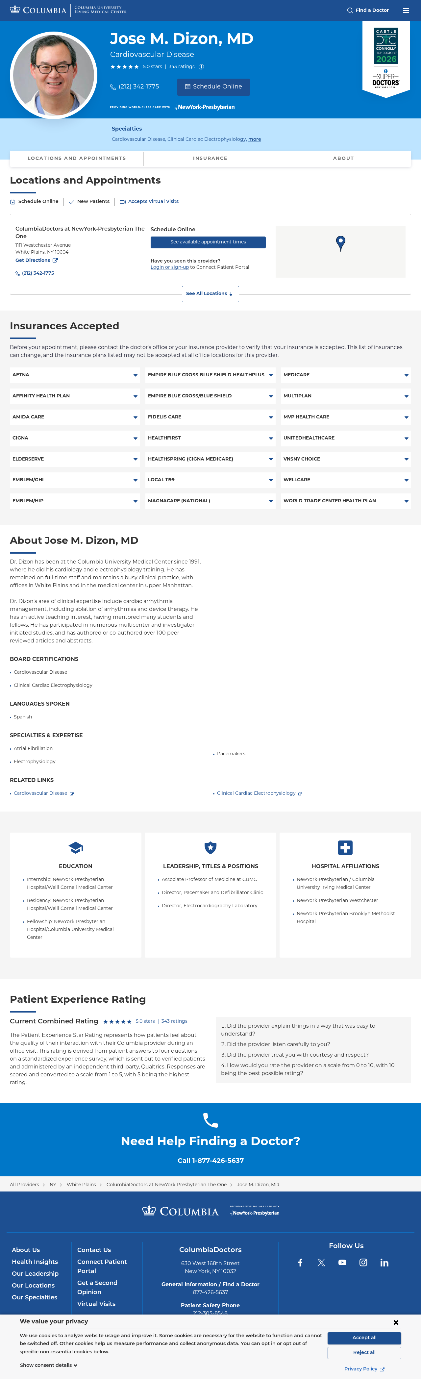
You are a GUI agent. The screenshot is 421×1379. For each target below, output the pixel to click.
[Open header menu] (406, 10)
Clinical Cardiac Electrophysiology (256, 793)
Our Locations (33, 1286)
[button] (210, 294)
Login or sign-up (170, 267)
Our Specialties (34, 1298)
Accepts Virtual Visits (153, 201)
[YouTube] (342, 1262)
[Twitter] (321, 1262)
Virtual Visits (96, 1305)
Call (211, 1161)
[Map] (341, 252)
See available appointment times (208, 242)
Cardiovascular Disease (40, 793)
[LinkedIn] (384, 1262)
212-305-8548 (210, 1313)
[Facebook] (300, 1262)
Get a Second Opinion (97, 1288)
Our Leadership (35, 1274)
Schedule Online (217, 87)
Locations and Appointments (77, 158)
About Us (26, 1251)
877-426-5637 (210, 1292)
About (343, 158)
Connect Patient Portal (102, 1267)
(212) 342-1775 (139, 87)
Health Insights (35, 1263)
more (254, 139)
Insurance (210, 158)
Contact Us (94, 1251)
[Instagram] (363, 1262)
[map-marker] (340, 244)
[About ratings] (203, 67)
